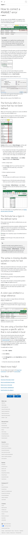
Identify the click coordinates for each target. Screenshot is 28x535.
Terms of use (17, 530)
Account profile (4, 423)
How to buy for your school (6, 452)
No (17, 396)
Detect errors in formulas (6, 385)
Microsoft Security (4, 466)
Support (3, 4)
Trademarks (21, 530)
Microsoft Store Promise (5, 435)
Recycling (7, 532)
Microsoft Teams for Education (6, 448)
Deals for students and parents (6, 456)
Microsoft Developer (5, 487)
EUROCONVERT (6, 340)
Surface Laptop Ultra (5, 407)
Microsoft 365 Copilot (5, 476)
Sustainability (4, 520)
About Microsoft (4, 507)
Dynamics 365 (4, 468)
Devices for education (5, 446)
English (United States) (7, 523)
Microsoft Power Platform (6, 472)
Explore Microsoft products (6, 415)
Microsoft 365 (4, 470)
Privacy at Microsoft (5, 511)
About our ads (12, 532)
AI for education (4, 458)
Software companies (5, 497)
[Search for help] (4, 2)
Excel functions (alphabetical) (7, 387)
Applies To (4, 15)
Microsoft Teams (4, 474)
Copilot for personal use (5, 413)
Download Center (4, 425)
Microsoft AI (3, 464)
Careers (3, 505)
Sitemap (3, 530)
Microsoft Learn (4, 489)
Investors (3, 513)
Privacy (13, 530)
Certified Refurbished (5, 433)
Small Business (4, 479)
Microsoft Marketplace (5, 495)
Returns (3, 429)
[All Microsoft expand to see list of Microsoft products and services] (1, 1)
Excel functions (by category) (7, 390)
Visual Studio (4, 499)
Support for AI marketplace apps (7, 491)
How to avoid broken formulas (8, 382)
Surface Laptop (4, 405)
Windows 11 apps (4, 417)
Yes (10, 396)
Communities (17, 371)
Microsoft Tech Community (6, 493)
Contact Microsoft (8, 530)
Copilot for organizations (5, 411)
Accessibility (3, 517)
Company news (4, 509)
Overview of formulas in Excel (7, 379)
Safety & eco (4, 532)
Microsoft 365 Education (5, 450)
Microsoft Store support (5, 427)
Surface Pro (3, 402)
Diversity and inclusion (5, 515)
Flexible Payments (4, 438)
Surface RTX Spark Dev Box (6, 409)
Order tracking (4, 431)
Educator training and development (7, 454)
